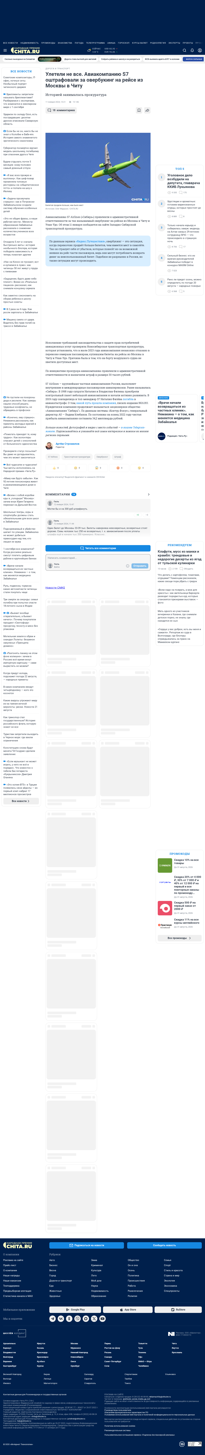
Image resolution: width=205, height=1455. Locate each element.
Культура (96, 1185)
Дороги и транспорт (60, 1196)
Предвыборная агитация (17, 1206)
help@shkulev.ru (24, 1336)
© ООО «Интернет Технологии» (18, 1360)
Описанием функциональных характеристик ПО (126, 1328)
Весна (52, 1185)
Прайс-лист (9, 1180)
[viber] (77, 1234)
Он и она (133, 1180)
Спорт (167, 1180)
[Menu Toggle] (5, 50)
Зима (94, 1175)
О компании (10, 1185)
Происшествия (136, 1196)
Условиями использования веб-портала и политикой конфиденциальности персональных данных (149, 1330)
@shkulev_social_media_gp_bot (136, 1314)
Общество (133, 1175)
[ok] (69, 1234)
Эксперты (174, 43)
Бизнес (53, 1180)
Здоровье (54, 1211)
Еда (51, 1201)
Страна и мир (171, 1191)
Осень (131, 1185)
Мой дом (96, 1196)
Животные (55, 1206)
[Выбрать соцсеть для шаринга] (147, 110)
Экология (169, 1196)
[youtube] (102, 1234)
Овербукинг (102, 457)
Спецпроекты (172, 1206)
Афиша (111, 43)
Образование (98, 1211)
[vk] (61, 1234)
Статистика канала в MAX (18, 1211)
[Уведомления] (192, 50)
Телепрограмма (95, 43)
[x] (94, 1234)
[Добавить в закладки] (139, 110)
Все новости (10, 43)
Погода (79, 43)
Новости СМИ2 (55, 587)
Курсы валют (140, 43)
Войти (57, 567)
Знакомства (65, 43)
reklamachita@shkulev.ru (160, 1312)
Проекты (188, 43)
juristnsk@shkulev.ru (76, 1334)
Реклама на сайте (13, 1175)
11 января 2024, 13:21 (55, 102)
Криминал (97, 1180)
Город (52, 1191)
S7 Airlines (53, 457)
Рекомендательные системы (117, 1346)
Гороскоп (124, 43)
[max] (86, 1234)
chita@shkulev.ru (38, 1332)
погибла (128, 399)
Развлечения (135, 1206)
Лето (94, 1191)
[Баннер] (50, 59)
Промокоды (48, 43)
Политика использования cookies (119, 1341)
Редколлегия (158, 43)
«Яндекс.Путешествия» (90, 241)
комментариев (64, 110)
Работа (132, 1201)
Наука (94, 1201)
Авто (52, 1175)
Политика (133, 1191)
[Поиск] (184, 50)
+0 (138, 515)
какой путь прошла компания (96, 403)
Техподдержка (11, 1201)
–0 (146, 515)
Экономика (170, 1201)
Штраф (117, 457)
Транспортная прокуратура (77, 457)
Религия (132, 1211)
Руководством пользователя (117, 1326)
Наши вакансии (12, 1196)
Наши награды (11, 1191)
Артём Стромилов (67, 443)
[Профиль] (200, 50)
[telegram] (52, 1234)
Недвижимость (29, 43)
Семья (167, 1175)
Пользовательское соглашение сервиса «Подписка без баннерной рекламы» (139, 1350)
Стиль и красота (173, 1185)
